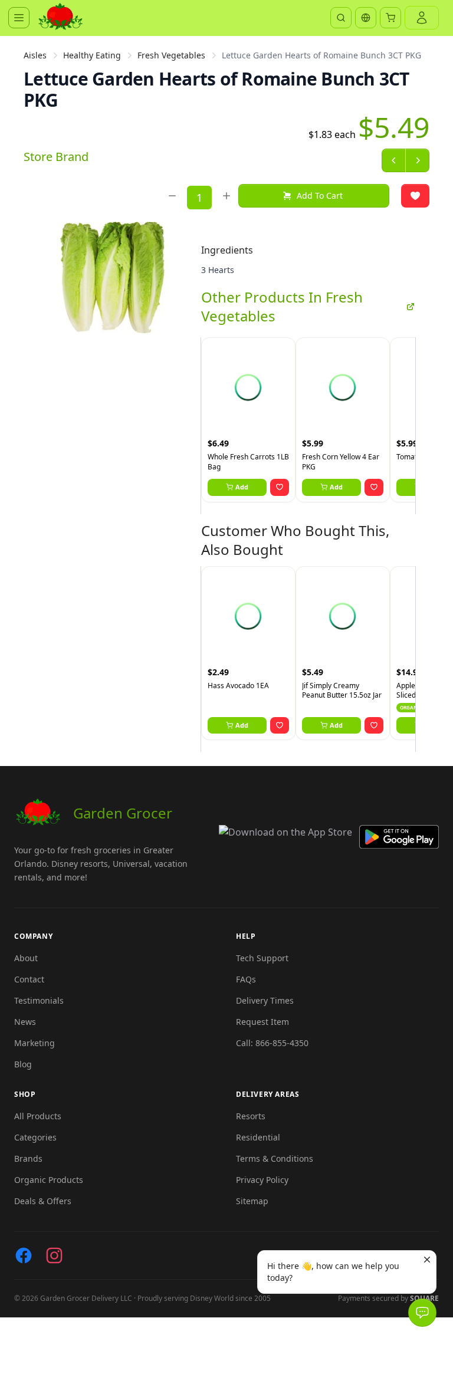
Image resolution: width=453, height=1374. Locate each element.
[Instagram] (54, 1255)
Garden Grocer (122, 813)
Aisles (35, 55)
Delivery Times (265, 1000)
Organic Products (48, 1179)
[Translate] (365, 17)
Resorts (250, 1116)
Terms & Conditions (274, 1158)
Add (241, 486)
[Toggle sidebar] (18, 17)
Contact (29, 979)
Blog (23, 1064)
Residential (258, 1137)
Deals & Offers (42, 1201)
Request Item (262, 1021)
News (25, 1021)
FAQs (246, 979)
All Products (37, 1116)
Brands (28, 1158)
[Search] (341, 17)
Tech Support (262, 958)
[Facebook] (23, 1255)
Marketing (34, 1042)
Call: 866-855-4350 (272, 1042)
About (26, 958)
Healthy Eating (92, 55)
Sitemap (252, 1201)
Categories (35, 1137)
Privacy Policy (262, 1179)
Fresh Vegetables (171, 55)
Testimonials (39, 1000)
